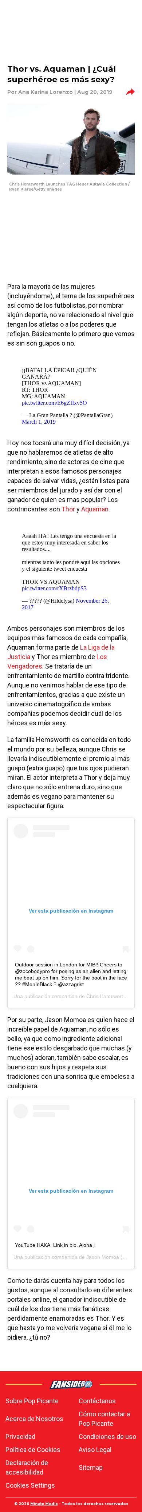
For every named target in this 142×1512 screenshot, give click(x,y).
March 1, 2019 (39, 422)
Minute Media (44, 1503)
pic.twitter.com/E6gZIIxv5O (54, 403)
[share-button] (130, 92)
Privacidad (20, 1436)
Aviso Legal (95, 1449)
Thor (68, 509)
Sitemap (91, 1467)
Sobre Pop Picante (32, 1401)
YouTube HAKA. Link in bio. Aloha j (55, 1245)
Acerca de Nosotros (34, 1419)
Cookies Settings (30, 1485)
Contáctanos (97, 1401)
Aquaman (95, 509)
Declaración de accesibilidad (26, 1467)
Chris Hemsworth (106, 996)
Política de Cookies (32, 1449)
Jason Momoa (102, 1257)
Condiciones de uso (107, 1436)
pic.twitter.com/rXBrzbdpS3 (54, 588)
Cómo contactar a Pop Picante (104, 1418)
